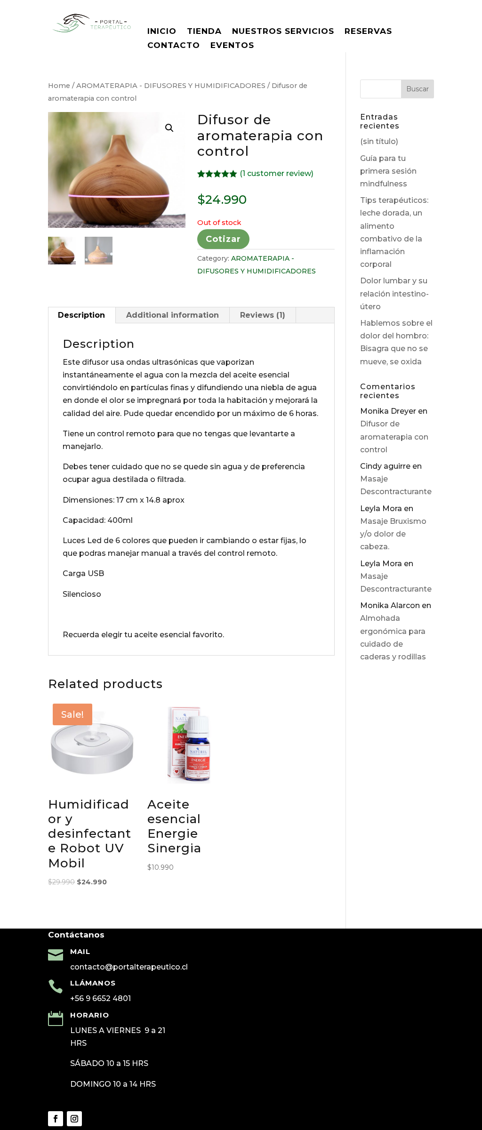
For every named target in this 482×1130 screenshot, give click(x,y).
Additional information (172, 315)
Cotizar (223, 239)
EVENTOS (232, 46)
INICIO (162, 32)
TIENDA (204, 32)
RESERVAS (368, 32)
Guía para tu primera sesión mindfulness (388, 171)
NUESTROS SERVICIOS (283, 32)
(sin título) (379, 141)
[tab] (82, 315)
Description (81, 315)
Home (59, 85)
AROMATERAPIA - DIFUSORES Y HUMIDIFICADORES (170, 85)
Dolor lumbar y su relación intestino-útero (394, 293)
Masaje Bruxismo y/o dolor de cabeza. (393, 534)
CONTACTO (173, 46)
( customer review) (276, 173)
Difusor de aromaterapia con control (394, 436)
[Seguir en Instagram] (74, 1118)
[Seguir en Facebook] (55, 1118)
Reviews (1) (262, 315)
